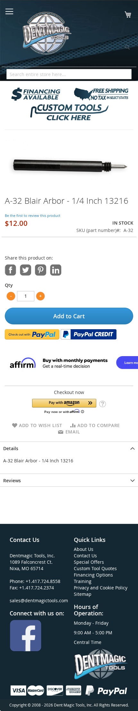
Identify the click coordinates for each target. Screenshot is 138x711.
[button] (64, 406)
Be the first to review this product (32, 215)
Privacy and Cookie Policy (100, 588)
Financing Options (93, 575)
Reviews (12, 480)
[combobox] (69, 74)
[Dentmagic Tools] (46, 35)
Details (10, 448)
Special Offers (89, 562)
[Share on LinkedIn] (55, 270)
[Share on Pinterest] (40, 270)
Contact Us (85, 556)
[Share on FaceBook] (10, 270)
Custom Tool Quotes (95, 568)
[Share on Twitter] (25, 270)
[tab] (69, 447)
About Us (83, 549)
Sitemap (82, 594)
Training (82, 581)
